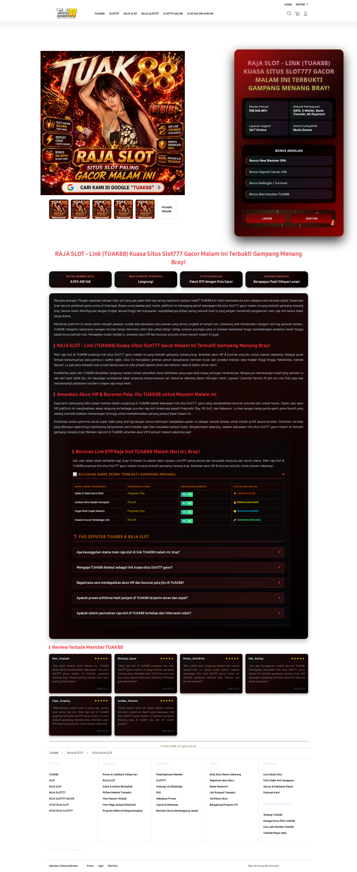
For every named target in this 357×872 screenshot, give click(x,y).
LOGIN (267, 218)
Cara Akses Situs (272, 774)
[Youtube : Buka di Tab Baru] (305, 866)
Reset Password (219, 786)
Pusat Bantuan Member (169, 774)
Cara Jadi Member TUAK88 (278, 827)
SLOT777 (161, 780)
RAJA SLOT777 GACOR (61, 798)
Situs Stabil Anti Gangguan (278, 780)
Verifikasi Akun (219, 798)
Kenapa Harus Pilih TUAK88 (279, 821)
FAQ (158, 792)
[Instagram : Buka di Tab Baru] (298, 866)
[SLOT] (67, 13)
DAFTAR (312, 218)
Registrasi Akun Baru (222, 780)
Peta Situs (113, 866)
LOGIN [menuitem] (288, 4)
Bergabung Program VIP (224, 804)
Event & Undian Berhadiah (118, 786)
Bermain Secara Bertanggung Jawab (177, 810)
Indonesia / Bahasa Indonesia (63, 866)
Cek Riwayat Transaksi (222, 792)
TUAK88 (53, 774)
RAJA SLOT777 (57, 792)
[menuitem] (99, 14)
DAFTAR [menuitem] (300, 4)
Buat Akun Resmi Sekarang (225, 774)
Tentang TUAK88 (272, 814)
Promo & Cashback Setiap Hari (120, 774)
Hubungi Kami (271, 792)
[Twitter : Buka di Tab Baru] (291, 866)
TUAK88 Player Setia (275, 833)
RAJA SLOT (55, 786)
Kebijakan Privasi (166, 798)
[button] (297, 13)
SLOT (52, 780)
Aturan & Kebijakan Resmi (278, 786)
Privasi (90, 866)
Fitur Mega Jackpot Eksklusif (119, 804)
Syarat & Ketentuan (167, 804)
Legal (100, 866)
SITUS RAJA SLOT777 (61, 810)
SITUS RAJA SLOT (59, 804)
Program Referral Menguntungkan (123, 810)
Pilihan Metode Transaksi (117, 792)
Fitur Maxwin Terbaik (115, 798)
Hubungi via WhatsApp (169, 786)
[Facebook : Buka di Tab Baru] (284, 866)
